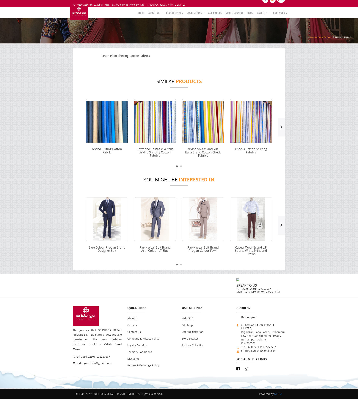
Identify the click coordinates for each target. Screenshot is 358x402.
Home (169, 12)
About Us (179, 12)
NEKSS (278, 393)
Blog (257, 12)
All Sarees (229, 12)
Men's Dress (326, 36)
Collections (212, 12)
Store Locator (245, 12)
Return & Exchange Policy (143, 364)
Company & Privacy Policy (143, 337)
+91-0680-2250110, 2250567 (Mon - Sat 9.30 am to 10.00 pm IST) (108, 4)
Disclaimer (134, 357)
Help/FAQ (188, 317)
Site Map (187, 324)
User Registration (192, 330)
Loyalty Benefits (137, 344)
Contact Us (282, 12)
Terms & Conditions (139, 351)
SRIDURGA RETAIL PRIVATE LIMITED (166, 4)
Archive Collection (193, 344)
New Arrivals (196, 12)
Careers (132, 324)
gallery (267, 12)
